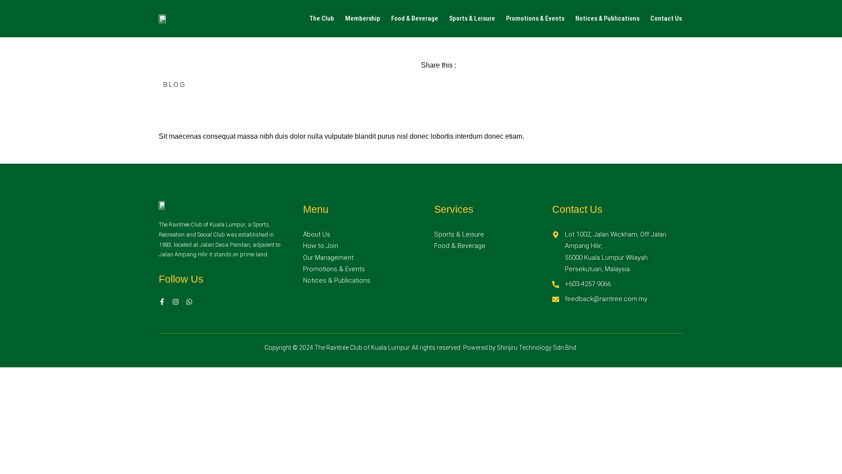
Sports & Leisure (472, 18)
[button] (324, 18)
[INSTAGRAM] (175, 301)
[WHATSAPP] (189, 301)
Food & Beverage (414, 18)
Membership (362, 18)
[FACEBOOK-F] (162, 301)
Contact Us (666, 18)
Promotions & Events (535, 18)
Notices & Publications (607, 18)
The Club (321, 18)
